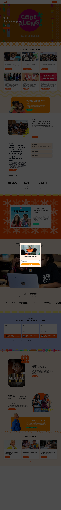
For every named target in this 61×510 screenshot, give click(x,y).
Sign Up (30, 264)
